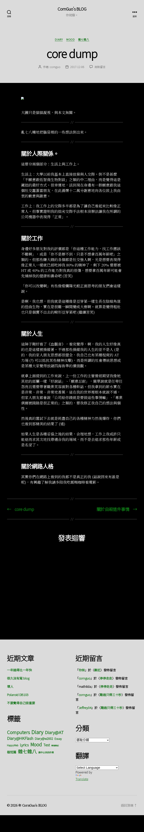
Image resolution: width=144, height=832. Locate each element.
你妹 (82, 670)
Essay (58, 738)
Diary (59, 39)
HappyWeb (12, 745)
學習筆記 (55, 745)
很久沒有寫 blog (18, 678)
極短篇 (11, 752)
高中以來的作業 (46, 752)
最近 (97, 670)
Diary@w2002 (44, 738)
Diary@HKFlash (20, 738)
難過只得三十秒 (111, 694)
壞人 (10, 686)
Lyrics (24, 744)
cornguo (55, 67)
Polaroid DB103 (17, 694)
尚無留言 (100, 67)
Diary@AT (54, 732)
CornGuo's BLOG (72, 9)
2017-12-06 (77, 67)
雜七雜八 (83, 39)
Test (46, 744)
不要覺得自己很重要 (21, 703)
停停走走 (106, 678)
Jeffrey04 (85, 707)
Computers (18, 732)
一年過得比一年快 (19, 670)
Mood (70, 39)
